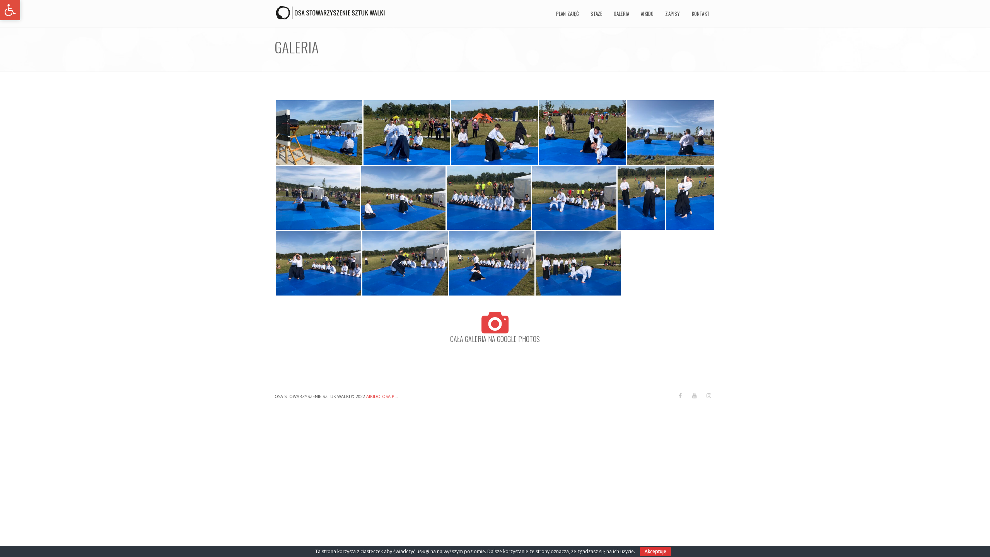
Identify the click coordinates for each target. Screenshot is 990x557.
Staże (596, 13)
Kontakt (701, 13)
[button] (10, 10)
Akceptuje (655, 551)
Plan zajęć (567, 13)
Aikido (647, 13)
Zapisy (672, 13)
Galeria (621, 13)
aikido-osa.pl (381, 396)
